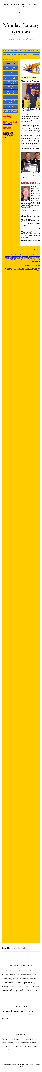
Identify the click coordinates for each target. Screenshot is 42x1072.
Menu (21, 12)
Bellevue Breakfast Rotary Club (21, 6)
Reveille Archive (21, 948)
